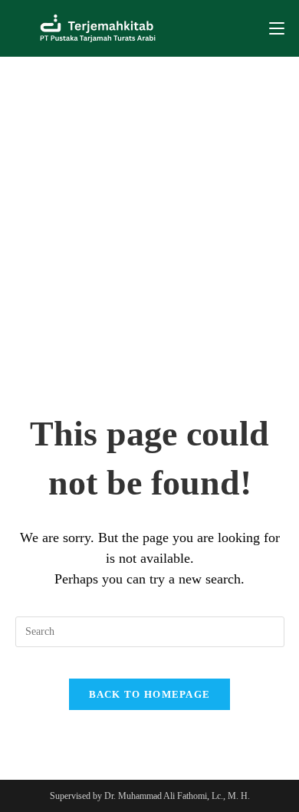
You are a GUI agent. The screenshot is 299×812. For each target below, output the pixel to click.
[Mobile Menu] (276, 28)
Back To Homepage (150, 694)
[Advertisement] (149, 213)
